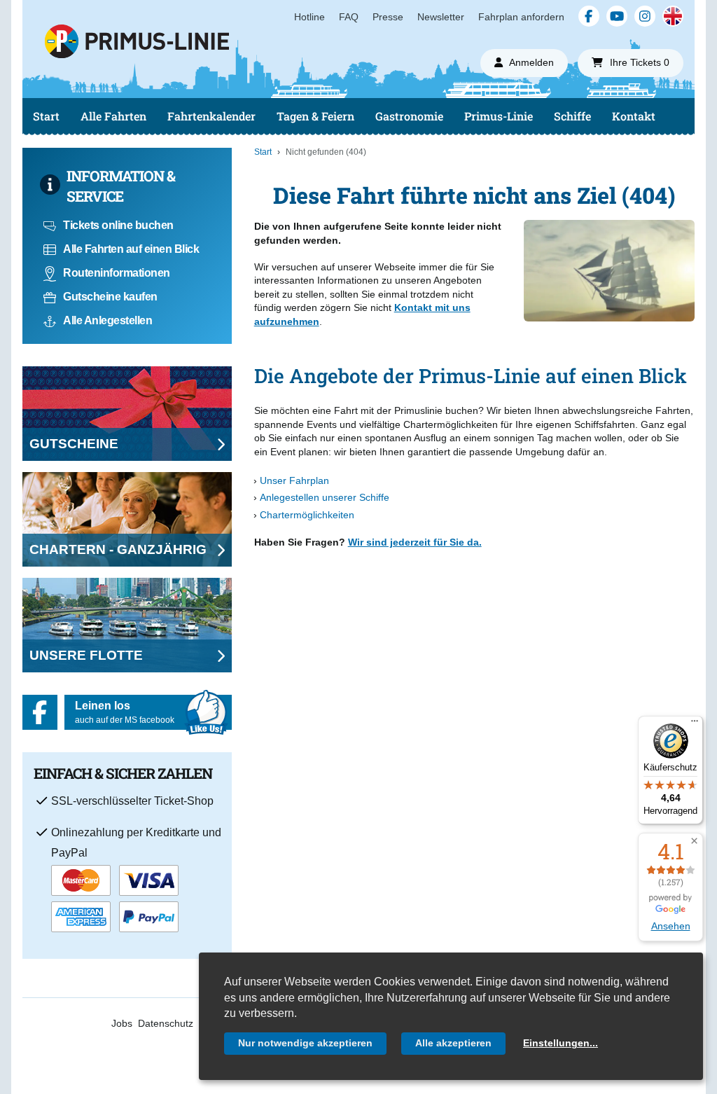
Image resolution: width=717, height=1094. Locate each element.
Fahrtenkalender (211, 116)
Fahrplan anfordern (521, 16)
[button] (694, 841)
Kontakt (633, 116)
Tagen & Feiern (315, 116)
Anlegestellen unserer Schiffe (324, 497)
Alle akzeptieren (453, 1042)
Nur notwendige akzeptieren (305, 1042)
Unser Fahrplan (294, 480)
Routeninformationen (116, 273)
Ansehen (670, 926)
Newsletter (440, 16)
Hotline (309, 16)
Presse (388, 16)
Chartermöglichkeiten (307, 514)
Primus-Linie (498, 116)
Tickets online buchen (118, 225)
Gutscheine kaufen (110, 297)
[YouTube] (616, 16)
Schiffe (572, 116)
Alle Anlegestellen (107, 320)
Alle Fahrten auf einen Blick (131, 249)
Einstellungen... (560, 1042)
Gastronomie (409, 116)
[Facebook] (588, 16)
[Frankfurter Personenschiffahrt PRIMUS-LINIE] (230, 74)
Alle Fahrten (113, 116)
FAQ (348, 16)
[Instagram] (644, 16)
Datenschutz (165, 1023)
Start (46, 116)
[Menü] (694, 724)
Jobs (121, 1023)
